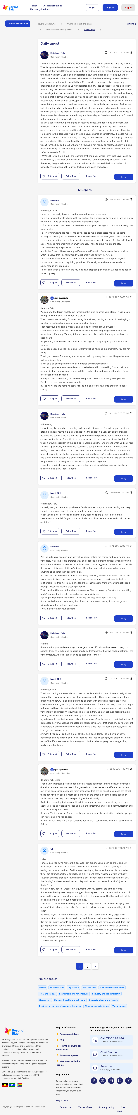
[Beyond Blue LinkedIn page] (128, 1086)
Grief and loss (89, 987)
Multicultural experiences (112, 987)
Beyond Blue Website (14, 1031)
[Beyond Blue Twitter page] (119, 1086)
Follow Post (71, 176)
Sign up (110, 7)
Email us (106, 1066)
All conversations (52, 5)
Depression (73, 987)
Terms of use (85, 1107)
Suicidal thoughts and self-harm (69, 1000)
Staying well (45, 1000)
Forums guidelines (40, 9)
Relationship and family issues (59, 29)
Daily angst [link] (89, 29)
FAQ (62, 1040)
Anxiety (42, 987)
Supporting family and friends (103, 1000)
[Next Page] (95, 966)
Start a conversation (18, 23)
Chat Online (108, 1052)
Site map (121, 1109)
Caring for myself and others (79, 24)
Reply (123, 177)
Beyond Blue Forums (14, 7)
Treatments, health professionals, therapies (60, 1006)
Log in (92, 7)
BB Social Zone (57, 987)
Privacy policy (106, 1107)
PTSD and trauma (47, 994)
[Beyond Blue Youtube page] (102, 1086)
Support (128, 7)
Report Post (91, 176)
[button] (44, 176)
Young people (119, 1006)
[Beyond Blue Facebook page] (94, 1086)
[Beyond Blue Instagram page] (111, 1086)
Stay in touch (62, 1100)
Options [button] (130, 24)
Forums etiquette (69, 1055)
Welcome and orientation (97, 1006)
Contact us (65, 1107)
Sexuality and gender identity (106, 994)
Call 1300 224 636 (112, 1038)
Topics (33, 5)
